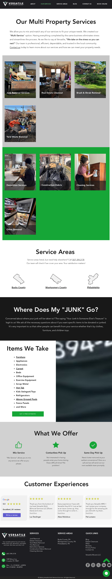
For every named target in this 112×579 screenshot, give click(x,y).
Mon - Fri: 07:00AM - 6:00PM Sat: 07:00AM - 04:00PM (16, 566)
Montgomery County (56, 287)
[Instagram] (93, 565)
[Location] (3, 553)
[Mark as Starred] (8, 504)
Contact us (15, 47)
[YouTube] (109, 565)
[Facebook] (88, 565)
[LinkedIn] (104, 565)
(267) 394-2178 (78, 260)
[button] (62, 3)
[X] (98, 565)
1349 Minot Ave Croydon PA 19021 (12, 560)
